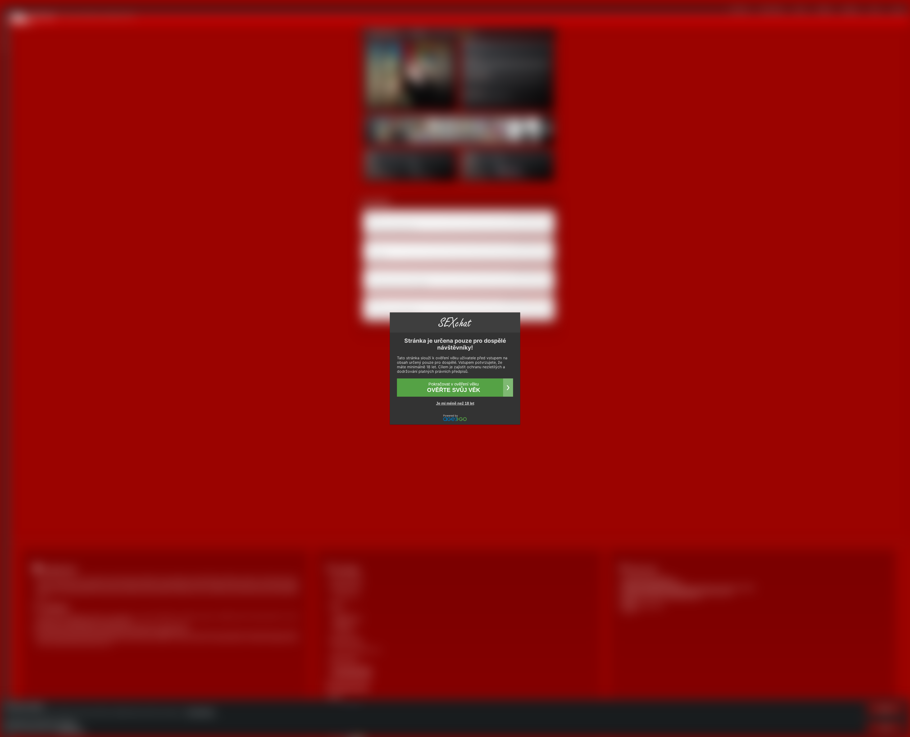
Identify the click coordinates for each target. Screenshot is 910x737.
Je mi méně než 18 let (455, 403)
